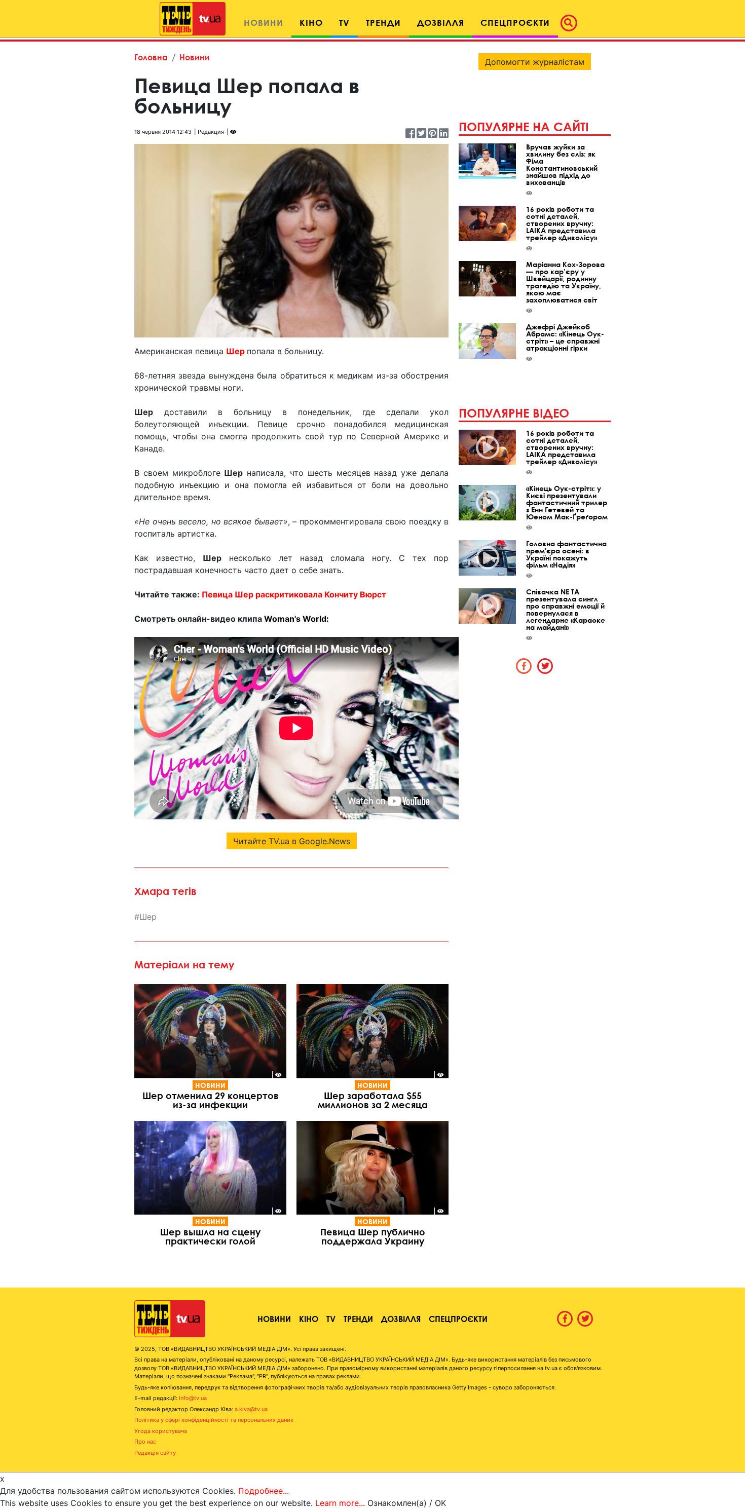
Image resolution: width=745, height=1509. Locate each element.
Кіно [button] (311, 22)
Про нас (145, 1441)
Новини (194, 57)
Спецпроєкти (458, 1319)
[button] (571, 22)
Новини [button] (263, 22)
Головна (151, 57)
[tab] (524, 665)
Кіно (308, 1319)
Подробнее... (263, 1491)
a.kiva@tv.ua (251, 1409)
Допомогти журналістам (534, 62)
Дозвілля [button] (440, 22)
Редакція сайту (155, 1452)
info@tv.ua (193, 1398)
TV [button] (344, 22)
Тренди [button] (383, 22)
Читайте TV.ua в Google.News (291, 841)
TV (331, 1319)
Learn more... (340, 1503)
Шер (148, 917)
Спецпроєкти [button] (515, 22)
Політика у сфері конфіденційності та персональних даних (213, 1419)
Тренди (358, 1319)
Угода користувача (160, 1431)
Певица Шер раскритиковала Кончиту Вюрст (294, 594)
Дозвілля (401, 1319)
